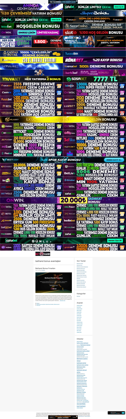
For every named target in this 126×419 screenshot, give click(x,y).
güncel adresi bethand (81, 404)
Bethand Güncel (80, 368)
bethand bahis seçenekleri (82, 349)
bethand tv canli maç (81, 389)
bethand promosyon (82, 383)
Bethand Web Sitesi (80, 393)
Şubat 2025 (79, 312)
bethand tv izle (80, 390)
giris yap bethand (81, 403)
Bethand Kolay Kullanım (81, 286)
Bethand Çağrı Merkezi (81, 281)
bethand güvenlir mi (81, 373)
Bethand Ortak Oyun (81, 268)
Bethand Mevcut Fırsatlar (82, 276)
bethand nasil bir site (81, 378)
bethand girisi (81, 363)
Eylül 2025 (79, 307)
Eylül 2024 (79, 320)
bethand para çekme (82, 380)
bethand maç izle (56, 304)
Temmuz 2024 (79, 323)
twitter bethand (80, 407)
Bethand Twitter (81, 392)
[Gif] (63, 119)
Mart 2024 (79, 330)
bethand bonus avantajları (41, 304)
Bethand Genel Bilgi (81, 270)
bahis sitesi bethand (82, 343)
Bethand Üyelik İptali (81, 283)
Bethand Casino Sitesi (82, 360)
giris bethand (79, 401)
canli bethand (85, 400)
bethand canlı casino (81, 355)
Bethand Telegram (82, 386)
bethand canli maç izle (82, 354)
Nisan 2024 (79, 328)
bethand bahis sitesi (83, 351)
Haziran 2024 (79, 325)
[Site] (31, 85)
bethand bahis (80, 346)
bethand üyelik (79, 400)
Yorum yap (38, 305)
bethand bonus (80, 352)
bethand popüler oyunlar (81, 381)
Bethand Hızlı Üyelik (81, 273)
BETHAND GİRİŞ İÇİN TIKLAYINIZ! (63, 48)
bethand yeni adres (80, 396)
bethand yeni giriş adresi (81, 399)
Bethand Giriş (79, 265)
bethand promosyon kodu (82, 384)
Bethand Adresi (80, 263)
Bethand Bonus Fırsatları (45, 268)
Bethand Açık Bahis (80, 280)
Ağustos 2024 (79, 322)
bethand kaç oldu (81, 375)
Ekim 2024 (79, 318)
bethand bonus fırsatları (49, 304)
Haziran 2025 (79, 308)
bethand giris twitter (82, 365)
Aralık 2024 (79, 315)
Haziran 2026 (79, 305)
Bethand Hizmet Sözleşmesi (82, 266)
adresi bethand (80, 341)
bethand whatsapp (80, 394)
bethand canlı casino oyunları (82, 356)
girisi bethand (85, 401)
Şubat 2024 (79, 332)
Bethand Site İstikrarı (81, 285)
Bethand (38, 303)
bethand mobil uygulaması (82, 377)
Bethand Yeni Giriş (81, 397)
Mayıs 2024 (79, 327)
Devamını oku (62, 300)
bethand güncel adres (82, 371)
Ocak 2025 (79, 313)
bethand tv (79, 387)
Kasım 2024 (79, 317)
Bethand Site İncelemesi (81, 271)
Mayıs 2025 (79, 310)
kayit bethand (81, 406)
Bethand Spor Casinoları (81, 275)
